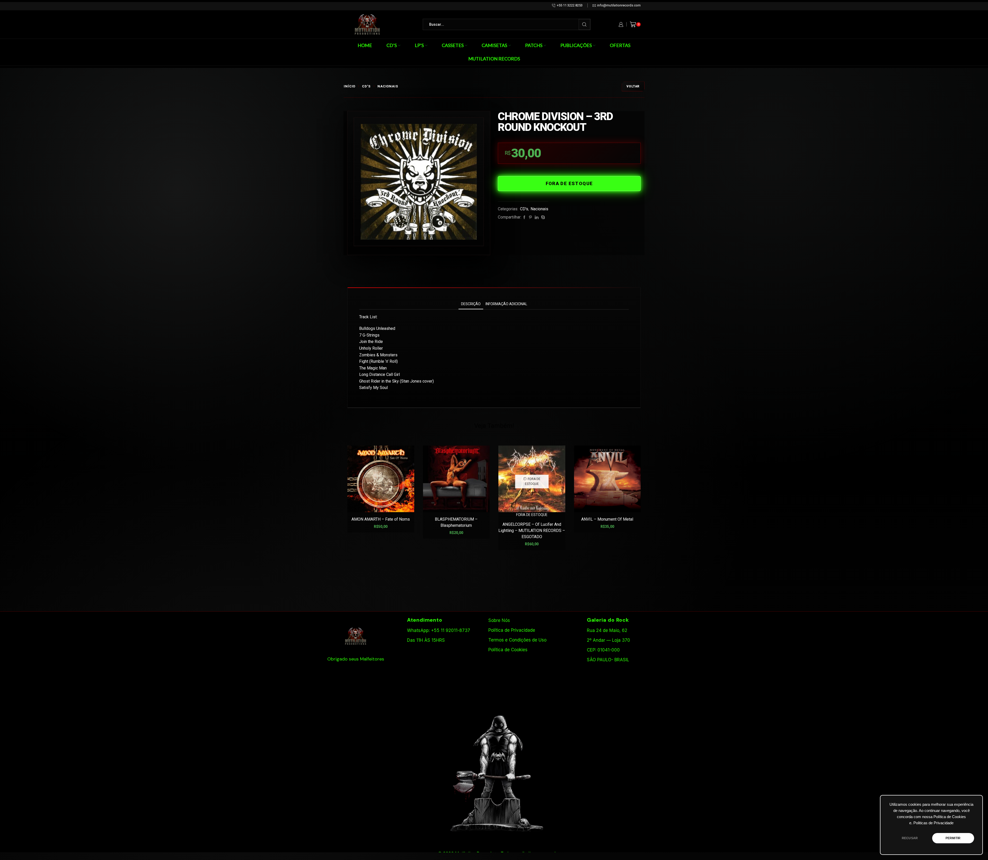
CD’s (391, 45)
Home (365, 45)
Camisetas (494, 45)
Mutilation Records (494, 58)
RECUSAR (910, 838)
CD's (366, 86)
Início (349, 86)
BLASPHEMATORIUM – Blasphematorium (456, 522)
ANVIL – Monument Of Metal (607, 519)
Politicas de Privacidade (933, 823)
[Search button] (584, 24)
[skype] (542, 217)
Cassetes (453, 45)
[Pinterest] (530, 217)
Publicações (576, 45)
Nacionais (387, 86)
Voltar (633, 86)
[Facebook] (524, 217)
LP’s (419, 45)
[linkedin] (536, 217)
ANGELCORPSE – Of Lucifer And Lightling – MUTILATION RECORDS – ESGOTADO (531, 530)
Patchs (533, 45)
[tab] (470, 304)
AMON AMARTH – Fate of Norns (380, 519)
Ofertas (620, 45)
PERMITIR (953, 838)
